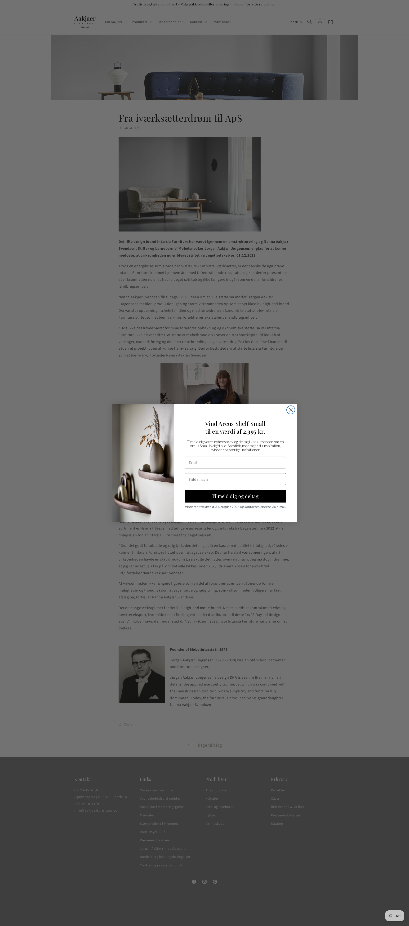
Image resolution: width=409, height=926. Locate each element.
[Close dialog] (291, 410)
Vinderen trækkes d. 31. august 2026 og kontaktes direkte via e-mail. (235, 507)
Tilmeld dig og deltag (235, 496)
